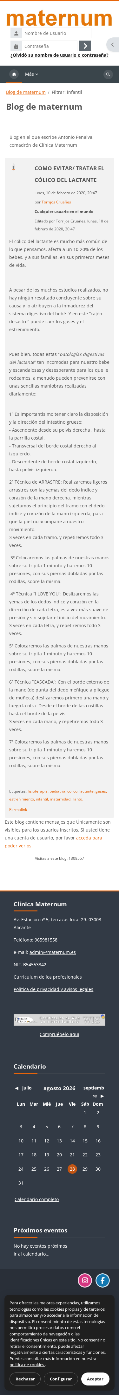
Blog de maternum (26, 92)
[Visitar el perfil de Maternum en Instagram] (85, 1280)
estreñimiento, (22, 798)
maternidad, (60, 798)
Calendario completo (37, 1199)
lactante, (87, 791)
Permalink (18, 809)
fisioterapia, (38, 791)
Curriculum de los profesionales (48, 977)
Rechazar (25, 1379)
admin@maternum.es (53, 952)
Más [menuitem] (29, 74)
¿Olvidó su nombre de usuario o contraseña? (59, 55)
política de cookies (27, 1364)
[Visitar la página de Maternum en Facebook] (103, 1280)
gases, (101, 791)
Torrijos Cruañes (56, 201)
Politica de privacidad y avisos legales (53, 989)
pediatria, (58, 791)
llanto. (77, 798)
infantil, (42, 798)
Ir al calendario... (32, 1254)
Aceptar (95, 1379)
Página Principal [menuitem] (14, 74)
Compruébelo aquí (59, 1034)
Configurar (61, 1379)
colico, (72, 791)
